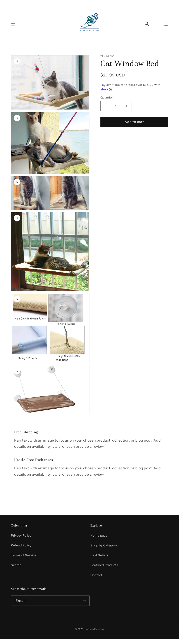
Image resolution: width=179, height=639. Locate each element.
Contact (96, 575)
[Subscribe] (84, 601)
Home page (98, 535)
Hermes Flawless (94, 629)
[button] (13, 23)
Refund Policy (21, 545)
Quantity (106, 97)
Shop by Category (103, 545)
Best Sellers (99, 555)
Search (16, 565)
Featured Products (104, 565)
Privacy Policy (21, 535)
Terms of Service (23, 555)
